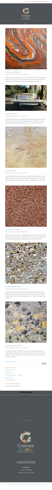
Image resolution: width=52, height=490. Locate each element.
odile (8, 74)
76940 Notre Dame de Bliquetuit (26, 472)
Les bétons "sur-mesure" (19, 74)
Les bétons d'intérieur (24, 172)
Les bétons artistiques (13, 72)
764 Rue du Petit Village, (26, 470)
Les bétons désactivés (13, 286)
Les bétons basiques (24, 115)
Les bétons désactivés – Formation (13, 375)
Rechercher (44, 363)
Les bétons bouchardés (13, 345)
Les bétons (27, 74)
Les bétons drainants (12, 229)
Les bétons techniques (24, 231)
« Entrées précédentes (10, 361)
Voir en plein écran (26, 420)
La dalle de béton (11, 113)
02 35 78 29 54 (45, 1)
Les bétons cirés (11, 170)
